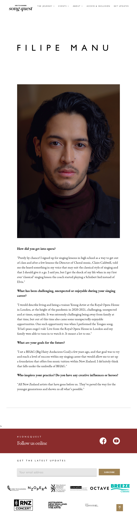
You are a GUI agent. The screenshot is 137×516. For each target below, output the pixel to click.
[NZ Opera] (37, 488)
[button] (46, 6)
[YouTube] (116, 440)
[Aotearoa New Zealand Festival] (57, 505)
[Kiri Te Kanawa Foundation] (16, 488)
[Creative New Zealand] (78, 488)
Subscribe (109, 472)
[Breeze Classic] (120, 488)
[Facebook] (103, 440)
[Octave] (99, 488)
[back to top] (119, 507)
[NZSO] (58, 488)
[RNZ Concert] (23, 505)
